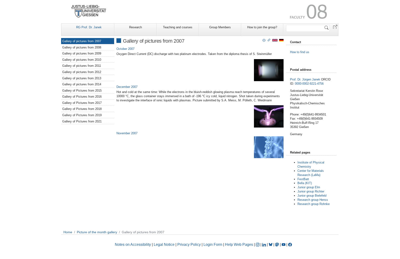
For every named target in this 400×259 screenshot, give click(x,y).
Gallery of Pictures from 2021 (82, 121)
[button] (335, 26)
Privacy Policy (189, 244)
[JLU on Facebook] (290, 244)
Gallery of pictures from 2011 (81, 65)
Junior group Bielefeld (311, 195)
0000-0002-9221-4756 (309, 83)
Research (135, 27)
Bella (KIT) (304, 183)
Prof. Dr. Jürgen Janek (305, 79)
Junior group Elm (308, 187)
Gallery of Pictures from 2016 (82, 96)
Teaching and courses (177, 27)
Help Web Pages (239, 244)
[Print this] (264, 40)
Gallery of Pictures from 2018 (82, 109)
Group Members (220, 27)
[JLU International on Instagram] (258, 244)
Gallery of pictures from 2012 (81, 72)
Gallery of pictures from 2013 (81, 78)
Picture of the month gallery (97, 232)
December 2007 (127, 87)
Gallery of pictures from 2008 (81, 47)
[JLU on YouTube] (284, 244)
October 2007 (125, 49)
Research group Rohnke (314, 204)
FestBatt (303, 179)
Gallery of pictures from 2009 (81, 53)
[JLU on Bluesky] (271, 244)
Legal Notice (164, 244)
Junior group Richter (310, 191)
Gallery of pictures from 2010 (81, 59)
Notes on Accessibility (133, 244)
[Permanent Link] (269, 40)
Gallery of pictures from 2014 (81, 84)
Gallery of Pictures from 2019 (82, 115)
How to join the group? (262, 27)
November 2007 (127, 133)
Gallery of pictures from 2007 (81, 41)
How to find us (299, 52)
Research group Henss (312, 199)
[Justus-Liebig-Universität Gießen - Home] (89, 11)
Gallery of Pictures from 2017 (82, 103)
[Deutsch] (281, 40)
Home (67, 232)
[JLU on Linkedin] (264, 244)
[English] (275, 40)
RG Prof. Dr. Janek (89, 27)
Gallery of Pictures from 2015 (82, 90)
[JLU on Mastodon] (277, 244)
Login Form (212, 244)
